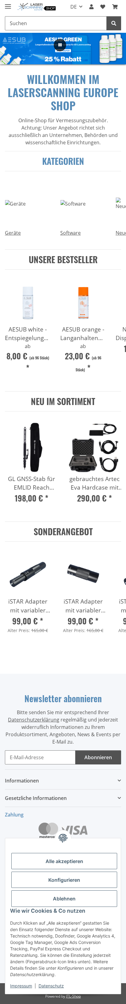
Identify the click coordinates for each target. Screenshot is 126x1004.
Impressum (21, 985)
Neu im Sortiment (63, 401)
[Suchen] (113, 23)
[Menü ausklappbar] (8, 4)
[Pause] (60, 45)
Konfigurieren (64, 880)
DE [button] (73, 6)
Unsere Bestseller (63, 259)
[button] (91, 7)
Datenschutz (51, 985)
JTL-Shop (73, 996)
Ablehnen (64, 899)
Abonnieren (98, 757)
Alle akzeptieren (64, 861)
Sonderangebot (63, 531)
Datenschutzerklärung (33, 719)
